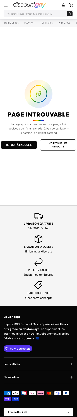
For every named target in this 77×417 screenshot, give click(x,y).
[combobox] (38, 13)
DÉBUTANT (29, 23)
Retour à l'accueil (19, 145)
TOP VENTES (46, 23)
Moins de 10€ (11, 23)
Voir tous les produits (58, 145)
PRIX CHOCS (64, 23)
